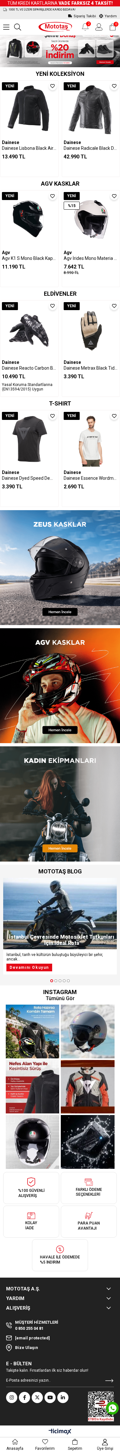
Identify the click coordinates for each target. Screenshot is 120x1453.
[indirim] (60, 48)
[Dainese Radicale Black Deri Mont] (91, 109)
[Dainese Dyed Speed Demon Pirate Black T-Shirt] (29, 439)
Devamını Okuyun (29, 967)
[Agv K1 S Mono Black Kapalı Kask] (29, 219)
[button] (51, 980)
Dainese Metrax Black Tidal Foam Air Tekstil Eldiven (91, 368)
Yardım (111, 16)
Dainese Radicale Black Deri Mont (91, 148)
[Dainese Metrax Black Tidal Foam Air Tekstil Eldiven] (91, 329)
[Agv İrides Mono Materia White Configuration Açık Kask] (91, 219)
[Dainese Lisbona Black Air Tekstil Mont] (29, 109)
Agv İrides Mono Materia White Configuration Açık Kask (91, 258)
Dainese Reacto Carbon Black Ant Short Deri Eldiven (29, 368)
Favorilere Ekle (53, 86)
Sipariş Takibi (85, 16)
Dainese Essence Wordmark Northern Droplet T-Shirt (91, 478)
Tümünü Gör (60, 998)
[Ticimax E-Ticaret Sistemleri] (60, 1432)
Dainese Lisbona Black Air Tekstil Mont (29, 148)
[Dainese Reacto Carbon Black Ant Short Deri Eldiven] (29, 329)
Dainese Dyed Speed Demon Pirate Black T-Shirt (29, 478)
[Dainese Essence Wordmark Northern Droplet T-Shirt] (91, 439)
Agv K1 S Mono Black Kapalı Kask (29, 258)
